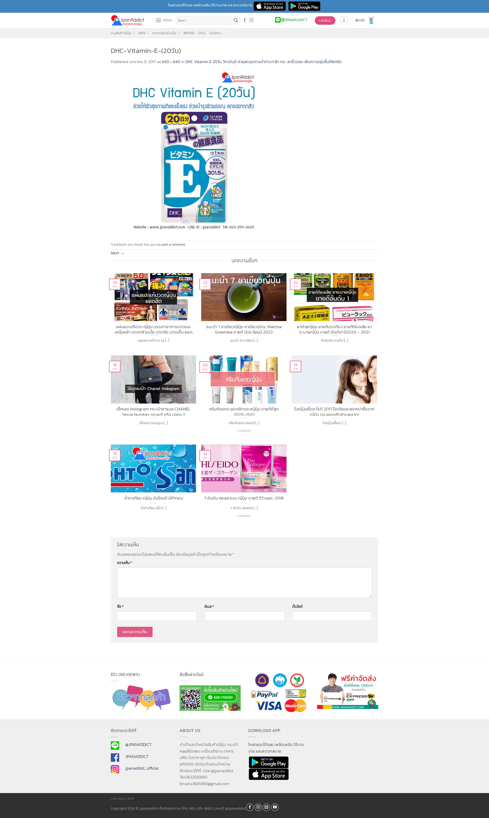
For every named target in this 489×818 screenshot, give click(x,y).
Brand (189, 33)
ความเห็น (124, 562)
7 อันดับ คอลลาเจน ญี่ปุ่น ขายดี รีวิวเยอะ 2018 (244, 498)
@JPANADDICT (138, 744)
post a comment (173, 244)
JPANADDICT (136, 756)
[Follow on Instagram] (251, 20)
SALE (202, 33)
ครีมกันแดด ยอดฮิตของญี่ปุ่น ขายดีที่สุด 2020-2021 (244, 411)
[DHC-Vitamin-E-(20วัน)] (192, 152)
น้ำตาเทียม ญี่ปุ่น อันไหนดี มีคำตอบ (153, 498)
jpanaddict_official (142, 768)
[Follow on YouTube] (275, 807)
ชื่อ (120, 606)
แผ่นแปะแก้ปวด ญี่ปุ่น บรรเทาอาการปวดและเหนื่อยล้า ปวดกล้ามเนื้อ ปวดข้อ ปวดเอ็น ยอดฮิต (154, 329)
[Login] (344, 20)
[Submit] (236, 20)
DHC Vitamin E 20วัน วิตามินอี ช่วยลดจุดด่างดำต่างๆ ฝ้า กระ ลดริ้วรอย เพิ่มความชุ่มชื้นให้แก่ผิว (263, 62)
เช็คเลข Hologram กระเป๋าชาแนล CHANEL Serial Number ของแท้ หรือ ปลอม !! (153, 411)
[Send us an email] (266, 807)
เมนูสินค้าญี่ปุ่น (121, 33)
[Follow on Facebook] (245, 20)
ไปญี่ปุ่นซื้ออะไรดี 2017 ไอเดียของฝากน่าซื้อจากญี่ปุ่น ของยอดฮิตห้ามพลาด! (334, 411)
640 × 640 (171, 62)
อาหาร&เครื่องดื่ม (164, 33)
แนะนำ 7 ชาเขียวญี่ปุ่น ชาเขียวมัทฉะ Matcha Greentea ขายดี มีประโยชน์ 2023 (243, 329)
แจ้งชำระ (215, 33)
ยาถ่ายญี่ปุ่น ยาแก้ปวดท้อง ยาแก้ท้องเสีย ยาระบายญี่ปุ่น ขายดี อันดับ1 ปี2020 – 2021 (334, 329)
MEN (142, 33)
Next (117, 253)
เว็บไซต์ (297, 606)
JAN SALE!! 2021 (122, 798)
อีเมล (209, 606)
